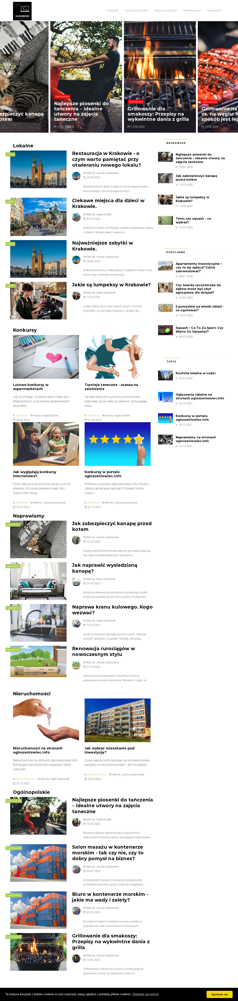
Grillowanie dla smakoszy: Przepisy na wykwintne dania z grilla (117, 114)
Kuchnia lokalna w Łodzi (196, 373)
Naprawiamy (192, 10)
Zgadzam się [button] (219, 994)
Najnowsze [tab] (176, 143)
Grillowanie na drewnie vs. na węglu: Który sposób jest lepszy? (189, 114)
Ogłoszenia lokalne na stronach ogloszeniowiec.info (200, 396)
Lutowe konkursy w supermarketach (31, 387)
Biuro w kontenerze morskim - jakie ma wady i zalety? (110, 897)
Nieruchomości (165, 10)
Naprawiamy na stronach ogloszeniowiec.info (196, 439)
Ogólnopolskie (136, 10)
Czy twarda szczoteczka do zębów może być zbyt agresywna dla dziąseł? (198, 288)
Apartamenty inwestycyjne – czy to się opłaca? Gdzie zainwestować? (199, 267)
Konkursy (215, 10)
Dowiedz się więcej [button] (146, 994)
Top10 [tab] (171, 361)
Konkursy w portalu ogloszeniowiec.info (103, 474)
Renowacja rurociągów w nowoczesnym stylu (103, 651)
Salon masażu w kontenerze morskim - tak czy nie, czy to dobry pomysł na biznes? (108, 852)
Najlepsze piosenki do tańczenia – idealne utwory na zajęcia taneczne (40, 111)
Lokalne (112, 10)
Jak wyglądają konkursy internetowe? (35, 474)
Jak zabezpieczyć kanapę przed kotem (196, 177)
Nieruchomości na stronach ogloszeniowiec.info (37, 750)
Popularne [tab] (175, 252)
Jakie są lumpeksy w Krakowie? (111, 284)
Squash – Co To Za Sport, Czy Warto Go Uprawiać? (199, 329)
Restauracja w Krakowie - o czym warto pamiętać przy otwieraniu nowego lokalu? (106, 159)
